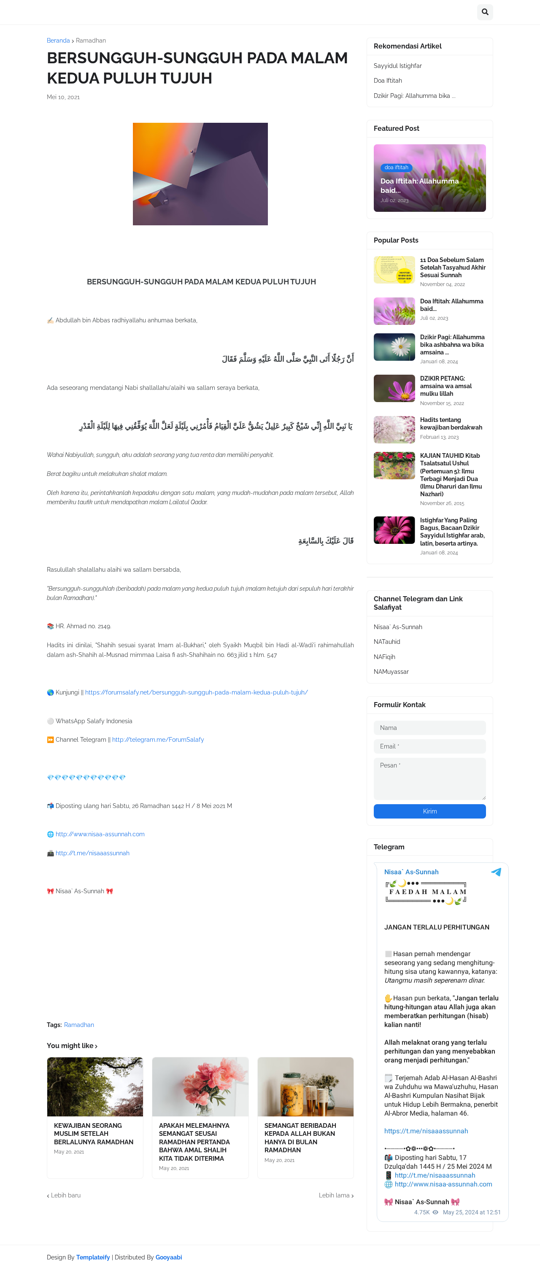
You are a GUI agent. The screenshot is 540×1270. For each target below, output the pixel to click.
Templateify (93, 1257)
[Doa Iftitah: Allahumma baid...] (394, 311)
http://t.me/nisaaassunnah (93, 853)
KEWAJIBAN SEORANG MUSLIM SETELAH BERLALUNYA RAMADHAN (93, 1134)
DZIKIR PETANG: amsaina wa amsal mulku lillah (446, 386)
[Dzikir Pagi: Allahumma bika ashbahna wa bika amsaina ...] (394, 347)
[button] (485, 12)
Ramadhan (91, 40)
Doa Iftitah (388, 80)
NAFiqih (384, 657)
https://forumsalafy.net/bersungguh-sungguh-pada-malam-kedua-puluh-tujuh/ (196, 692)
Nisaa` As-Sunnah (398, 627)
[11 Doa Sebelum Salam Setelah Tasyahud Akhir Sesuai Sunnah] (394, 270)
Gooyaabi (169, 1257)
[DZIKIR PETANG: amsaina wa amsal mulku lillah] (394, 388)
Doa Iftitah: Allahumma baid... (451, 305)
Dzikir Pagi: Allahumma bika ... (415, 95)
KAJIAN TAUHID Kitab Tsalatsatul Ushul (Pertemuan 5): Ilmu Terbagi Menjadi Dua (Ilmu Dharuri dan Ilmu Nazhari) (451, 474)
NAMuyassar (391, 671)
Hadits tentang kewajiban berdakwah (451, 423)
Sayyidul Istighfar (398, 65)
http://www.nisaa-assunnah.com (100, 834)
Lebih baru (66, 1195)
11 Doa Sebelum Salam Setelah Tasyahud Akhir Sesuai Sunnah (453, 267)
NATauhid (387, 641)
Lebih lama (334, 1195)
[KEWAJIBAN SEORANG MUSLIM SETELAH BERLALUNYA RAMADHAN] (95, 1086)
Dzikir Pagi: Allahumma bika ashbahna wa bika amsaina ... (452, 345)
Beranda (58, 40)
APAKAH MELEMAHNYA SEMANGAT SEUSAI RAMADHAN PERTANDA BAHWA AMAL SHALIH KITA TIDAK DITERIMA (194, 1142)
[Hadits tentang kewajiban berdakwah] (394, 429)
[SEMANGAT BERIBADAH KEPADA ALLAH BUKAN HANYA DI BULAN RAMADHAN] (306, 1086)
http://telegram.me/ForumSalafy (158, 739)
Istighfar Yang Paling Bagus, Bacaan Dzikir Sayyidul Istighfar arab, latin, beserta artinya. (452, 532)
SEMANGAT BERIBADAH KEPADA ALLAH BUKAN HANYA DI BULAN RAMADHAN (300, 1138)
